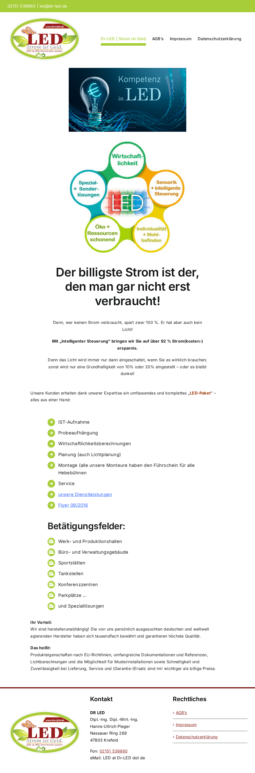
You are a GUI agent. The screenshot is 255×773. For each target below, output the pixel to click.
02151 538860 (114, 751)
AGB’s (181, 712)
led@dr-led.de (53, 5)
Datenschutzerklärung (197, 736)
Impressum (186, 724)
